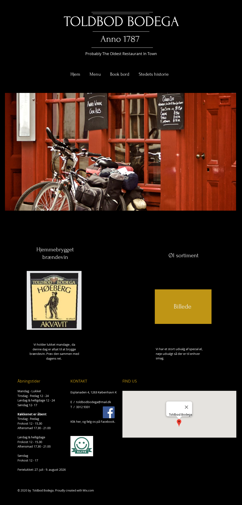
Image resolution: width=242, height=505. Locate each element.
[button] (120, 152)
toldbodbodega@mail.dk (93, 402)
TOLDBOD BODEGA (121, 22)
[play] (226, 206)
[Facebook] (109, 412)
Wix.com (88, 490)
